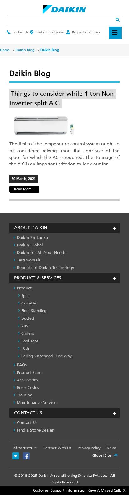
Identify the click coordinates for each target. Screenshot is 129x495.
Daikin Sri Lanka (32, 237)
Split (25, 295)
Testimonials (28, 260)
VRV (24, 326)
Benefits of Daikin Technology (45, 267)
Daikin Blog (25, 50)
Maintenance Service (36, 402)
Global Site (102, 455)
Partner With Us (57, 448)
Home (5, 50)
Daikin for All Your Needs (41, 252)
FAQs (22, 365)
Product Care (29, 372)
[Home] (64, 8)
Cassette (28, 303)
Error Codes (28, 387)
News (111, 448)
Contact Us (20, 32)
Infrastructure (25, 448)
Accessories (27, 380)
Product (24, 288)
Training (25, 395)
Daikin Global (30, 245)
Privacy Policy (89, 448)
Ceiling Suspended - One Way (46, 356)
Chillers (27, 333)
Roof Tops (29, 341)
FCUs (25, 348)
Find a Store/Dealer (50, 32)
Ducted (27, 318)
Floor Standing (33, 311)
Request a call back (86, 32)
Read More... (24, 189)
